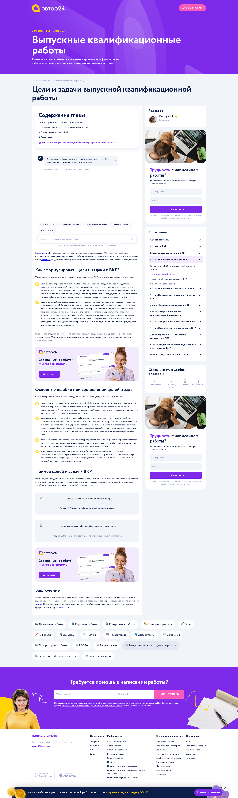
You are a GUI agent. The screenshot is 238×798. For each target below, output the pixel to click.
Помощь (111, 762)
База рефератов (163, 770)
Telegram (94, 741)
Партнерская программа (167, 754)
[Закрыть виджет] (225, 787)
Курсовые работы (85, 624)
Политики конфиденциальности (107, 705)
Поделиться (155, 384)
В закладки (197, 384)
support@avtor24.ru (41, 746)
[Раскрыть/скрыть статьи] (200, 240)
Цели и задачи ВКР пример (163, 274)
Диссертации (146, 635)
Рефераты (44, 635)
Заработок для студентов (168, 758)
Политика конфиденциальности (122, 777)
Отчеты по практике (159, 624)
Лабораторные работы (52, 646)
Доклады (68, 635)
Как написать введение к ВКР (164, 283)
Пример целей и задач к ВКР (54, 132)
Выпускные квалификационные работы (65, 80)
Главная (35, 80)
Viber (92, 749)
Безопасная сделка (116, 754)
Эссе (187, 624)
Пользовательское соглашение (122, 766)
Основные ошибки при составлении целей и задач (65, 127)
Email (92, 754)
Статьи (43, 80)
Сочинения (173, 635)
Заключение (46, 137)
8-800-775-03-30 (44, 736)
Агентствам (161, 749)
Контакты (191, 758)
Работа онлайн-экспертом (168, 745)
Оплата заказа (114, 745)
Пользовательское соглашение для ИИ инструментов (126, 772)
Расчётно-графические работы (57, 656)
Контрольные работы (121, 624)
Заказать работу (192, 7)
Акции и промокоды (117, 741)
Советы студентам (99, 656)
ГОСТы (83, 646)
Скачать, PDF (171, 386)
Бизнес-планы (108, 646)
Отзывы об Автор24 (196, 745)
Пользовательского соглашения (76, 705)
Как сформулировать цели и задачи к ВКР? (61, 122)
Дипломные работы (50, 624)
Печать (184, 384)
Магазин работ (163, 766)
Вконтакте (95, 745)
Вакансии (190, 754)
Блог (188, 741)
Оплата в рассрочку (117, 749)
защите (38, 604)
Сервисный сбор (115, 758)
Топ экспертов (193, 749)
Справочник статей (165, 762)
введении (42, 253)
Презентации (117, 635)
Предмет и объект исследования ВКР (168, 279)
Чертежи (91, 635)
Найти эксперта (49, 374)
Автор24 (45, 259)
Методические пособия (50, 31)
